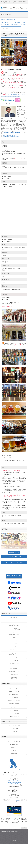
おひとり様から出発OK (14, 694)
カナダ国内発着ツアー (10, 19)
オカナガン (14, 646)
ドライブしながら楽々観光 (14, 691)
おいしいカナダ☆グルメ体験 (14, 26)
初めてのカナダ (11, 24)
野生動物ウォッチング (14, 716)
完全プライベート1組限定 (14, 700)
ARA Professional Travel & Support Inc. (14, 839)
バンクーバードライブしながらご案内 (14, 629)
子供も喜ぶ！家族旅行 (14, 703)
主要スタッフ (14, 747)
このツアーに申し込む (14, 556)
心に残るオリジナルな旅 (14, 725)
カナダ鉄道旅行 (14, 710)
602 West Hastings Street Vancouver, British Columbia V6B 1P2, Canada (14, 782)
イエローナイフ (14, 660)
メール (17, 800)
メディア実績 (14, 753)
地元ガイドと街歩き (19, 24)
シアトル (14, 637)
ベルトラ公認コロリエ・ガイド (10, 135)
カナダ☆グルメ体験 (14, 713)
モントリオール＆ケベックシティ (14, 667)
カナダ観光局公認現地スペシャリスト (11, 136)
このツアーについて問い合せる (14, 562)
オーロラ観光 (14, 707)
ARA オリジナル (4, 24)
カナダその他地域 (14, 674)
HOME (2, 19)
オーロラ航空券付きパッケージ (14, 653)
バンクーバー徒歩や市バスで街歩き (14, 624)
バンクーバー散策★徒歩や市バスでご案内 (16, 22)
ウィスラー (14, 643)
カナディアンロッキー (14, 650)
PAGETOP (24, 827)
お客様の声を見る (13, 552)
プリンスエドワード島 (14, 671)
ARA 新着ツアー (14, 617)
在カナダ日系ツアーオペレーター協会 (11, 132)
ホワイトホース (14, 657)
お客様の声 (14, 731)
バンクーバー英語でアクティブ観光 (14, 633)
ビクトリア (14, 640)
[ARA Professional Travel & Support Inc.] (14, 8)
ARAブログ (14, 750)
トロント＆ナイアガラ (14, 663)
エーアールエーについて (14, 741)
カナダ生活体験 (14, 728)
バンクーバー (4, 22)
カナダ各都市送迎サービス (14, 678)
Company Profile (14, 744)
